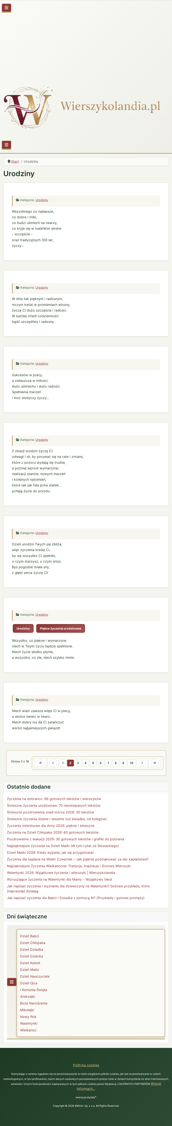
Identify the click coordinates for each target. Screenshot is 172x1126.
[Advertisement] (86, 45)
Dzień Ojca (28, 983)
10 (131, 763)
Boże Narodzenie (33, 1003)
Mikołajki (27, 1010)
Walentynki (28, 1023)
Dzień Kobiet (30, 963)
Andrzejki (27, 996)
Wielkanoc (28, 1030)
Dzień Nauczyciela (35, 976)
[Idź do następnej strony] (142, 763)
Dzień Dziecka (31, 956)
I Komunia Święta (33, 990)
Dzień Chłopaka (32, 943)
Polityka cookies (86, 1065)
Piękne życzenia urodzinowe (60, 628)
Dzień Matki (29, 970)
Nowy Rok (28, 1017)
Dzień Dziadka (31, 949)
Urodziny (41, 200)
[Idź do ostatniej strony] (155, 763)
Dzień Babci (29, 936)
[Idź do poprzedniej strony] (53, 763)
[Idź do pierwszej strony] (41, 763)
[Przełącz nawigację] (6, 8)
